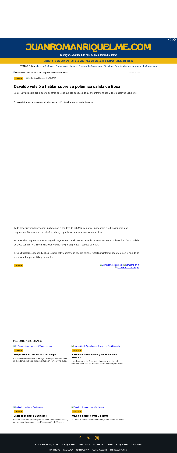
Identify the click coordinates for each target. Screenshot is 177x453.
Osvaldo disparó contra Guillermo (90, 415)
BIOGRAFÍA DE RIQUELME (46, 444)
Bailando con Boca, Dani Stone (30, 415)
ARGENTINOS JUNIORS (117, 444)
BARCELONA (84, 444)
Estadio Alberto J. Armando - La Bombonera (136, 66)
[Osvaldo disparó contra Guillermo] (88, 407)
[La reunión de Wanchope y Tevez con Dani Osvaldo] (96, 346)
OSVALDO (18, 350)
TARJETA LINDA (68, 450)
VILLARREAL (98, 444)
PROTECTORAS (54, 450)
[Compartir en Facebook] (111, 264)
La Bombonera (95, 66)
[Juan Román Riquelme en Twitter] (171, 40)
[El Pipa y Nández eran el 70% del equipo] (32, 346)
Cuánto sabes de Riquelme (100, 61)
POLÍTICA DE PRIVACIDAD (119, 450)
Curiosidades (77, 61)
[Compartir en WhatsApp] (127, 267)
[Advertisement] (88, 18)
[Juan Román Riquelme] (88, 52)
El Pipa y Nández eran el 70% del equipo (35, 354)
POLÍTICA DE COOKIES (99, 450)
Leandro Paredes (78, 66)
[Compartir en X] (131, 264)
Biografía (48, 61)
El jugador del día (124, 61)
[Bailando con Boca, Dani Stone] (28, 407)
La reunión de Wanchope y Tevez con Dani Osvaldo (94, 356)
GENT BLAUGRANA (82, 450)
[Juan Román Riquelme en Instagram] (174, 40)
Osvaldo (18, 266)
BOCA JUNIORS (68, 444)
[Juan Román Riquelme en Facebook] (169, 40)
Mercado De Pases (45, 66)
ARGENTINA (137, 444)
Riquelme (108, 66)
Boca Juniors (62, 61)
